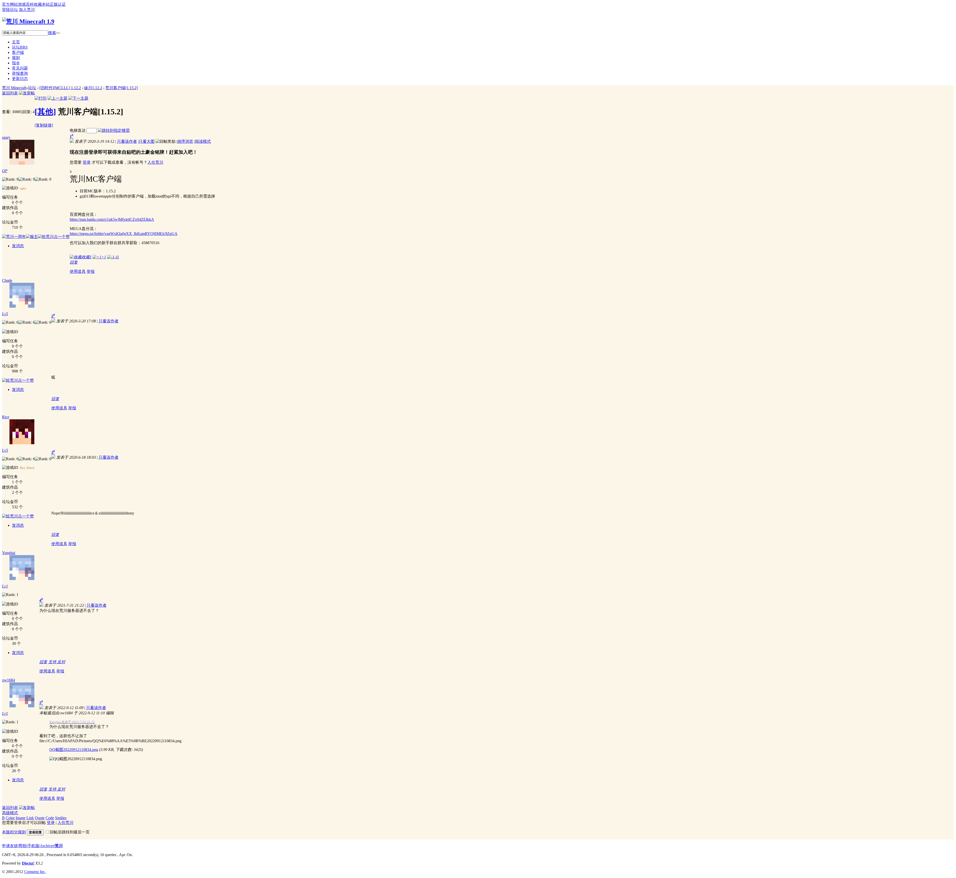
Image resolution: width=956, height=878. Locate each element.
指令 (16, 63)
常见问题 (20, 68)
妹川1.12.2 (93, 88)
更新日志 (20, 78)
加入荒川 (27, 9)
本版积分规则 (14, 832)
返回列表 (10, 93)
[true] (58, 33)
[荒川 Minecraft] (28, 21)
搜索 (52, 33)
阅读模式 (203, 141)
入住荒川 (155, 162)
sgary (6, 137)
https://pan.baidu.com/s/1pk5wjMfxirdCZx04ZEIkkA (112, 219)
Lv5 (5, 314)
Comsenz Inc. (35, 872)
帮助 (23, 846)
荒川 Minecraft (14, 88)
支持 (52, 662)
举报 (91, 271)
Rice (5, 417)
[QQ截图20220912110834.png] (75, 759)
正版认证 (58, 4)
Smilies (60, 818)
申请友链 (10, 846)
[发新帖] (27, 93)
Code (50, 818)
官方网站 (10, 4)
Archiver (47, 846)
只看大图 (147, 141)
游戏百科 (26, 4)
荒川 (59, 846)
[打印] (41, 98)
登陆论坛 (10, 9)
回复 (74, 262)
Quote (40, 818)
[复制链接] (44, 125)
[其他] (45, 111)
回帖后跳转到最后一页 (70, 832)
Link (30, 818)
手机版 (33, 846)
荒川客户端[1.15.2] (121, 88)
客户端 (18, 52)
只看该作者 (127, 141)
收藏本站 (42, 4)
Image (20, 818)
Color (10, 818)
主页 (16, 42)
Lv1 (5, 586)
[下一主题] (78, 98)
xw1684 (8, 680)
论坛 (20, 47)
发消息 (18, 246)
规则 (16, 58)
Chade (7, 280)
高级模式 (10, 813)
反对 (61, 662)
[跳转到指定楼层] (114, 130)
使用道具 (78, 271)
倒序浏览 (185, 141)
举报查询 (20, 73)
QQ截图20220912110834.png (73, 749)
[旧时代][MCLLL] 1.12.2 (60, 88)
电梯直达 (78, 130)
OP (4, 171)
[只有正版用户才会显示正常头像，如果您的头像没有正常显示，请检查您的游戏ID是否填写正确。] (36, 152)
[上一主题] (57, 98)
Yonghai (8, 553)
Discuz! (28, 863)
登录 (87, 162)
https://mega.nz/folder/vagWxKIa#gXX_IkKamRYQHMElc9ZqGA (124, 233)
